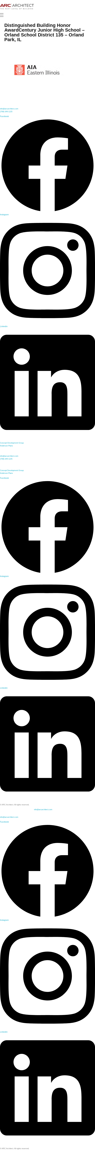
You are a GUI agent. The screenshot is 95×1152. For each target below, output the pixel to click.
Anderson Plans (6, 446)
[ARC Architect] (17, 6)
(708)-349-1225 (6, 111)
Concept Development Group (12, 443)
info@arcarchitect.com (9, 109)
